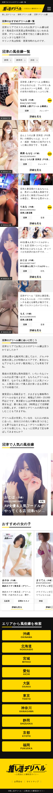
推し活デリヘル (8, 14)
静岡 (6, 60)
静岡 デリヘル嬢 (25, 14)
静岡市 (19, 60)
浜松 (32, 60)
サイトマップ (33, 781)
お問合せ (18, 781)
